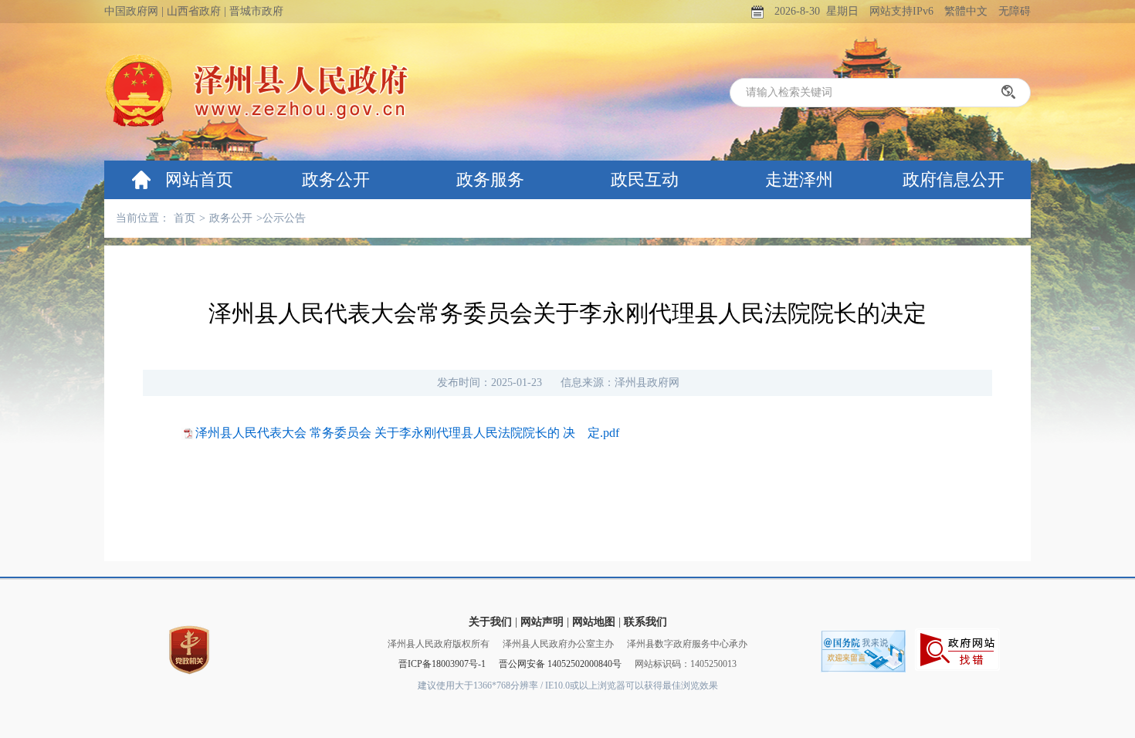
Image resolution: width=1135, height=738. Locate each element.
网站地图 (593, 622)
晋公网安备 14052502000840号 (560, 663)
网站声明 (542, 622)
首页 (184, 218)
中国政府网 (131, 11)
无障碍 (1014, 11)
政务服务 (490, 179)
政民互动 (645, 179)
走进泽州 (799, 179)
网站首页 (199, 179)
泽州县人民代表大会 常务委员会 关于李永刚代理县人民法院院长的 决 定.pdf (407, 432)
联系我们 (645, 622)
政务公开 (336, 179)
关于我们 (490, 622)
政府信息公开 (954, 179)
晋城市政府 (256, 11)
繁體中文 (966, 11)
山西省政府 (194, 11)
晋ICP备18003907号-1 (442, 663)
